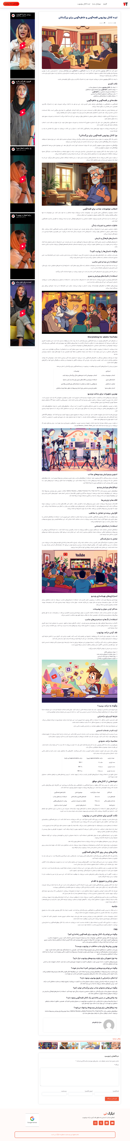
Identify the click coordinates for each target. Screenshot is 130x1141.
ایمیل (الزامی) (89, 1091)
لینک (116, 628)
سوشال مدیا (96, 4)
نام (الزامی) (116, 1091)
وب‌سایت (63, 1091)
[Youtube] (112, 1123)
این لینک (93, 841)
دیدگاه (116, 1065)
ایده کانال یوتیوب (83, 4)
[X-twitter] (101, 1123)
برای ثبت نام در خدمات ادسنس (85, 734)
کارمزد (105, 4)
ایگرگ (109, 1114)
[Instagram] (95, 1123)
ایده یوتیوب (101, 23)
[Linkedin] (106, 1123)
